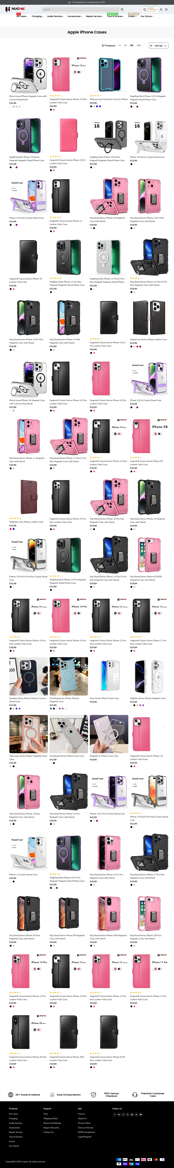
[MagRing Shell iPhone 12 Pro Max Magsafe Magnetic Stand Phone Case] (69, 257)
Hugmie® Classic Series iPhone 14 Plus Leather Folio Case (108, 463)
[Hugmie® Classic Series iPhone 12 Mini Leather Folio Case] (69, 74)
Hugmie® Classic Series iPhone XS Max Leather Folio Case (27, 1059)
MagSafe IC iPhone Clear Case (104, 756)
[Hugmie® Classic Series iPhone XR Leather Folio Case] (149, 436)
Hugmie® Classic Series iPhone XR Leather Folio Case (146, 463)
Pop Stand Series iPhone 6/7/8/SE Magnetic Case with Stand (146, 578)
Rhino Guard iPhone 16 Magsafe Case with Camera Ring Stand (27, 402)
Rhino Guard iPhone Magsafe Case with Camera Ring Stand (28, 98)
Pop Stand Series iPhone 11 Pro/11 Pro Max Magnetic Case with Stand (68, 460)
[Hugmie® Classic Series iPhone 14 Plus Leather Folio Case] (109, 436)
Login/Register (85, 1136)
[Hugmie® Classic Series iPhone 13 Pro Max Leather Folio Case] (109, 615)
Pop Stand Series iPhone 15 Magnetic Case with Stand (147, 520)
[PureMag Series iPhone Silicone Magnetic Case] (69, 676)
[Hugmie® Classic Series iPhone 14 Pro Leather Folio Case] (69, 615)
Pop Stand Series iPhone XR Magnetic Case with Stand (67, 937)
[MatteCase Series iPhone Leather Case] (149, 317)
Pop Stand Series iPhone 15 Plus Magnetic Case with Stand (24, 815)
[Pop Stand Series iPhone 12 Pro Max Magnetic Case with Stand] (149, 852)
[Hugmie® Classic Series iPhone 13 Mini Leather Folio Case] (69, 971)
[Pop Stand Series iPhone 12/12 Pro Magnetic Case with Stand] (109, 852)
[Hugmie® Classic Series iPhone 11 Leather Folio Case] (69, 196)
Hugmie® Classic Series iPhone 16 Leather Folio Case (25, 280)
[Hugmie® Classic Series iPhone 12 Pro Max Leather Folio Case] (109, 971)
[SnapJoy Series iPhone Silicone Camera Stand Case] (28, 676)
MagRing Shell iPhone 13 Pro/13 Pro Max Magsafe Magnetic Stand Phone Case (107, 280)
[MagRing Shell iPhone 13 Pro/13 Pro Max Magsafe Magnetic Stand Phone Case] (109, 257)
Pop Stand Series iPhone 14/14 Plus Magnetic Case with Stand (26, 341)
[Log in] (161, 9)
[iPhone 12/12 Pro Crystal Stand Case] (109, 792)
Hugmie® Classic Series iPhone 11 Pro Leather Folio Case (148, 998)
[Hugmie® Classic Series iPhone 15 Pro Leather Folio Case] (109, 378)
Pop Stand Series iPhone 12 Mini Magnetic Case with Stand (65, 341)
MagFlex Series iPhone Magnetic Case (148, 698)
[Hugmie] (15, 9)
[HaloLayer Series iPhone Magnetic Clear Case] (28, 734)
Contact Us (49, 1132)
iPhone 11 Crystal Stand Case (23, 874)
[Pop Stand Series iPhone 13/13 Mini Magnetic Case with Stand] (149, 196)
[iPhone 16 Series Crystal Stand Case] (149, 135)
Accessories (74, 16)
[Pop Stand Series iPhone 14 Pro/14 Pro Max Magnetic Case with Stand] (149, 257)
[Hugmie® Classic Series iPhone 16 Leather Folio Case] (28, 257)
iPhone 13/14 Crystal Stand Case (145, 400)
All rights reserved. (37, 1161)
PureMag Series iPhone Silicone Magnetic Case (64, 700)
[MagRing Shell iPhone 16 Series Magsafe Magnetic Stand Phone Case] (109, 135)
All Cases (21, 16)
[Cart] (166, 9)
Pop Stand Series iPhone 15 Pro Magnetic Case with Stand (64, 815)
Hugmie (24, 1161)
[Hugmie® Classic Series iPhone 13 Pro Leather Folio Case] (28, 971)
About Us (82, 1118)
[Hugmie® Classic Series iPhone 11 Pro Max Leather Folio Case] (149, 615)
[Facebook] (114, 1114)
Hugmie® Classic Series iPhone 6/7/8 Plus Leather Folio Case (107, 1059)
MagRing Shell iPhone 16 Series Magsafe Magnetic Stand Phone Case (107, 159)
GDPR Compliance (86, 1132)
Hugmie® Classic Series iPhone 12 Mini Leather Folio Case (68, 101)
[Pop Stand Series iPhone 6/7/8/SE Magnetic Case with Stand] (149, 555)
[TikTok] (136, 1114)
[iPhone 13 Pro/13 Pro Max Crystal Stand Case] (149, 792)
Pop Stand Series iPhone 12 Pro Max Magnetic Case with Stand (147, 876)
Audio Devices (55, 16)
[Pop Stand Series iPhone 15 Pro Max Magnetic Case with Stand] (109, 497)
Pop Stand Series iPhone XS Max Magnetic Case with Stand (24, 937)
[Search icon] (122, 9)
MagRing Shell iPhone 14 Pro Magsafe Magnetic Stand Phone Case (68, 581)
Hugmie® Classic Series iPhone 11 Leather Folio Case (66, 223)
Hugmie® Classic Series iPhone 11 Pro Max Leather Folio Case (148, 642)
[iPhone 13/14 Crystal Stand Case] (149, 378)
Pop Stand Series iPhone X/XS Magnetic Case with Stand (108, 937)
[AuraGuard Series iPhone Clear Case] (69, 734)
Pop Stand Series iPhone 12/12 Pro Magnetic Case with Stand (106, 876)
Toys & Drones (115, 16)
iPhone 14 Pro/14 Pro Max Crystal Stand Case (28, 578)
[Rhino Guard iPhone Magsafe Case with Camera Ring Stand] (28, 74)
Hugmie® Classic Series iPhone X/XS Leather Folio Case (67, 1059)
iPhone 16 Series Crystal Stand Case (147, 157)
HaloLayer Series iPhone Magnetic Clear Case (28, 758)
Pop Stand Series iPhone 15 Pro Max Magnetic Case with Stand (107, 520)
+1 (65, 708)
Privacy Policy (84, 1123)
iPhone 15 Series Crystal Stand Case (26, 218)
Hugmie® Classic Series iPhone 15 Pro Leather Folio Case (108, 402)
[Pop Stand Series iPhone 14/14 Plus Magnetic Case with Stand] (28, 317)
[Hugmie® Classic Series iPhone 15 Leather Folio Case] (149, 734)
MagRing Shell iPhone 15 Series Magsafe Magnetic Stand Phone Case (26, 159)
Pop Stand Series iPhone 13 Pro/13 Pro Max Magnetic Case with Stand (108, 578)
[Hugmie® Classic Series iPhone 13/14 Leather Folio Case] (69, 135)
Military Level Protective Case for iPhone (109, 99)
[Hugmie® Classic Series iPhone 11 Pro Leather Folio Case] (149, 971)
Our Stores (146, 16)
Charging (37, 16)
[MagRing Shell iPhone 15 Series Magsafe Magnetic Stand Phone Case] (28, 135)
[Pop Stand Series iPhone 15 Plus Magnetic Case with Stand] (28, 792)
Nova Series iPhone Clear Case (104, 698)
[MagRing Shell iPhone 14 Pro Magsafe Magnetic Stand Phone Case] (69, 555)
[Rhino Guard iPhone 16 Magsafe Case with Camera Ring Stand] (28, 378)
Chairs (133, 16)
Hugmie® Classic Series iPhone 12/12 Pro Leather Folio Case (108, 344)
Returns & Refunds (52, 1123)
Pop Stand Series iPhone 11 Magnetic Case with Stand (27, 460)
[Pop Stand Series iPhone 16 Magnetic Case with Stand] (109, 196)
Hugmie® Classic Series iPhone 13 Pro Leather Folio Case (27, 998)
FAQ (46, 1114)
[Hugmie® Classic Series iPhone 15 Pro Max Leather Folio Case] (69, 497)
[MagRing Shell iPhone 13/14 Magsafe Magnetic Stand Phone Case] (149, 74)
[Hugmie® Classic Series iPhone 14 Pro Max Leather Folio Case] (28, 615)
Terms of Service (85, 1127)
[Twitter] (119, 1114)
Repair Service (94, 16)
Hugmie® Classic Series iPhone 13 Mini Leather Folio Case (68, 998)
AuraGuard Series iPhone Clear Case (67, 756)
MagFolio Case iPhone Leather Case (26, 522)
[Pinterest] (127, 1114)
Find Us (81, 1114)
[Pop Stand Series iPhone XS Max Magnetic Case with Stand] (28, 913)
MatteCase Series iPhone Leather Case (148, 339)
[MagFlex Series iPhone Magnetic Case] (149, 676)
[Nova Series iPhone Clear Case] (109, 676)
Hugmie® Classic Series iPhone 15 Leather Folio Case (146, 758)
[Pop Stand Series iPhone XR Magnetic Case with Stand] (69, 913)
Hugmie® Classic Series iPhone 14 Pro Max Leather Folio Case (27, 642)
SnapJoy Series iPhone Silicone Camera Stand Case (27, 700)
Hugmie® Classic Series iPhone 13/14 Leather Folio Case (67, 162)
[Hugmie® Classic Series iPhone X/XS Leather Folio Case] (69, 1032)
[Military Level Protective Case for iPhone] (109, 74)
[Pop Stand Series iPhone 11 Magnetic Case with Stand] (28, 436)
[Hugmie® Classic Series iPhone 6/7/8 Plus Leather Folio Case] (109, 1032)
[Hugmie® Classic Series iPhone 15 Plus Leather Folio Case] (69, 378)
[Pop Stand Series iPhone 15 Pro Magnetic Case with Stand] (69, 792)
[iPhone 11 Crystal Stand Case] (28, 852)
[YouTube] (141, 1114)
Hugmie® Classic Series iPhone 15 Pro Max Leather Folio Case (68, 520)
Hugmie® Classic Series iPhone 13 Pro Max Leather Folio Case (108, 642)
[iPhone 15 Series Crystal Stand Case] (28, 196)
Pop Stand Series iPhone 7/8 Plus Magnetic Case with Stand (145, 937)
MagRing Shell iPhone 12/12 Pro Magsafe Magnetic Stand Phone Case (67, 879)
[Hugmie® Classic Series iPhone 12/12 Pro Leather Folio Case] (109, 317)
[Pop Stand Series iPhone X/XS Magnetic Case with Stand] (109, 913)
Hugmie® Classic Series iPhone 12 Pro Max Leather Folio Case (108, 998)
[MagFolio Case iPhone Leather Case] (28, 497)
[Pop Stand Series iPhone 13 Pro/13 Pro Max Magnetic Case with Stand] (109, 555)
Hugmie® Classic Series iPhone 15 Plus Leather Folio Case (68, 402)
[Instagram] (123, 1114)
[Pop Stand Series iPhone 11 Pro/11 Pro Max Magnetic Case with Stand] (69, 436)
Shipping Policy (51, 1118)
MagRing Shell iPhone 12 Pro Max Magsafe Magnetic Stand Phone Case (67, 283)
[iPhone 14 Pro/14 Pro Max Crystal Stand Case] (28, 555)
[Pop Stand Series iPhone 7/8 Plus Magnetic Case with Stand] (149, 913)
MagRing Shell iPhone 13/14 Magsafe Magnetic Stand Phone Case (148, 98)
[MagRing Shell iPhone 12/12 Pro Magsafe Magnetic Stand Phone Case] (69, 852)
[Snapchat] (132, 1114)
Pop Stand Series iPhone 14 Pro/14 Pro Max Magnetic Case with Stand (148, 283)
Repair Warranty (51, 1127)
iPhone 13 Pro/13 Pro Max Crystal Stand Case (149, 818)
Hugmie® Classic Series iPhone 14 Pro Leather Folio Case (68, 642)
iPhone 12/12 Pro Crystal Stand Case (107, 813)
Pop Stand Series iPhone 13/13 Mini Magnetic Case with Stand (147, 220)
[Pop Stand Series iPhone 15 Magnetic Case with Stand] (149, 497)
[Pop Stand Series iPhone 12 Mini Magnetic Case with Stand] (69, 317)
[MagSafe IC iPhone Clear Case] (109, 734)
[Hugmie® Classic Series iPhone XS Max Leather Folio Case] (28, 1032)
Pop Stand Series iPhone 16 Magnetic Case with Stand (107, 220)
